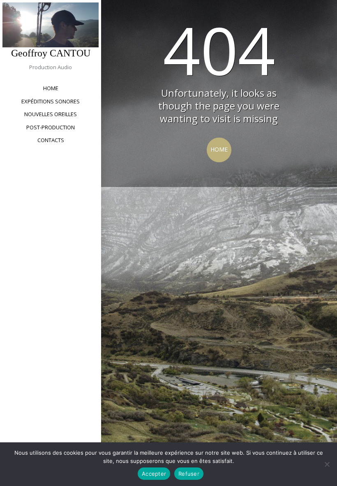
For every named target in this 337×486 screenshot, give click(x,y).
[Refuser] (327, 464)
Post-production (50, 127)
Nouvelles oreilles (50, 114)
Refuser (188, 473)
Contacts (50, 140)
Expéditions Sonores (50, 101)
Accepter (154, 473)
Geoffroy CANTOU (50, 53)
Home (50, 88)
